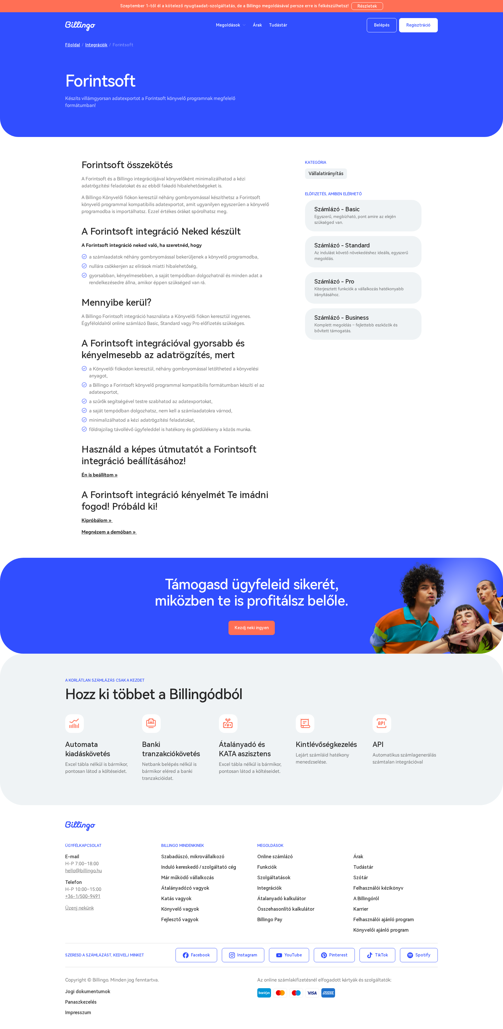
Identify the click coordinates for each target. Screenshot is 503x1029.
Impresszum (78, 1012)
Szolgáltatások (274, 877)
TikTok (381, 955)
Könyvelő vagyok (180, 909)
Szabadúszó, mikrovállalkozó (192, 856)
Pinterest (338, 955)
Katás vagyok (176, 898)
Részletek (367, 6)
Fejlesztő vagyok (180, 919)
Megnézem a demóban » (109, 532)
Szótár (360, 877)
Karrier (360, 909)
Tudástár (278, 25)
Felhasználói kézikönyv (378, 888)
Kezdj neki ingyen (252, 627)
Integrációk (96, 45)
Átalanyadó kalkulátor (281, 898)
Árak (257, 25)
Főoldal (72, 45)
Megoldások (270, 845)
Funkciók (267, 867)
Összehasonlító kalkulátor (285, 909)
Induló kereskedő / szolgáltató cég (198, 867)
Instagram (247, 955)
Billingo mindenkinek (182, 845)
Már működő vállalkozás (187, 877)
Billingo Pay (269, 919)
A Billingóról (366, 898)
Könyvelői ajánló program (381, 930)
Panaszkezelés (81, 1002)
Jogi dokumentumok (87, 991)
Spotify (423, 955)
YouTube (293, 955)
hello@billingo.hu (83, 870)
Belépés (381, 25)
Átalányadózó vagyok (185, 888)
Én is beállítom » (100, 475)
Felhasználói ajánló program (383, 919)
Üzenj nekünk (79, 908)
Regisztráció (418, 25)
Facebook (200, 955)
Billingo (80, 26)
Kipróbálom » (97, 520)
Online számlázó (275, 856)
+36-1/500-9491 (82, 896)
